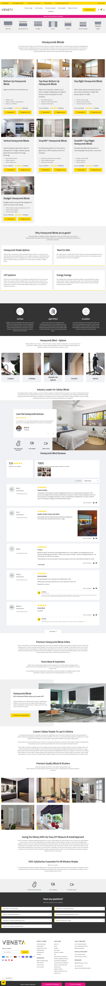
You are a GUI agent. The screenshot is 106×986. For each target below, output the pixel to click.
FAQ (55, 954)
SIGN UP (25, 952)
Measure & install (72, 8)
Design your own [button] (90, 10)
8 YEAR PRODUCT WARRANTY (60, 960)
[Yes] (94, 503)
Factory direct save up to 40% (62, 3)
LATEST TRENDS (40, 963)
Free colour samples (50, 8)
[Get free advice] (101, 3)
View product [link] (10, 112)
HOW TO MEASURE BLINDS (80, 944)
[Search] (98, 10)
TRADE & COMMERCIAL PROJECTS (61, 958)
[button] (21, 108)
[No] (96, 503)
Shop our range (28, 8)
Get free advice (39, 8)
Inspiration (51, 11)
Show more (52, 631)
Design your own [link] (25, 112)
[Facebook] (3, 960)
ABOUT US (56, 944)
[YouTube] (12, 960)
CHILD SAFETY (57, 950)
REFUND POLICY (57, 967)
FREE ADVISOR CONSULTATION (60, 956)
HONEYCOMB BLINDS (41, 944)
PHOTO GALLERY (40, 967)
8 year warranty (48, 3)
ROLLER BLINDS (40, 946)
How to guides (61, 8)
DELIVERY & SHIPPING (58, 952)
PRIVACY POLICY (57, 973)
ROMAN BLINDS (40, 952)
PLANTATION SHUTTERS (42, 948)
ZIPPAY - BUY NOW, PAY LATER (60, 965)
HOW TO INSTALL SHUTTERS (81, 956)
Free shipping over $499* (18, 3)
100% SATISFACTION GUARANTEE (61, 963)
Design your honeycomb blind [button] (21, 715)
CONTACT (56, 948)
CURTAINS (39, 954)
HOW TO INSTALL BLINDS (80, 954)
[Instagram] (9, 960)
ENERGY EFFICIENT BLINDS (42, 960)
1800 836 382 (5, 3)
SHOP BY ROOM (40, 965)
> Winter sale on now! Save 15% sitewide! (53, 16)
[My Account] (104, 10)
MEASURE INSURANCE (79, 948)
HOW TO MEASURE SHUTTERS (81, 946)
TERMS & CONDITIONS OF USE (60, 971)
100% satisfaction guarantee (34, 3)
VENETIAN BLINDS (40, 950)
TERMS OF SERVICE (58, 969)
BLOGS (55, 946)
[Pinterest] (6, 960)
